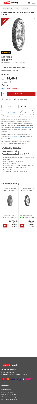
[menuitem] (18, 389)
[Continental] (6, 53)
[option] (10, 207)
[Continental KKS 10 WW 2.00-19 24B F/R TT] (35, 19)
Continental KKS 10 (11, 113)
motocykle (31, 157)
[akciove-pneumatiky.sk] (16, 365)
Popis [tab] (9, 107)
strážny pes (7, 99)
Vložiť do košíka (21, 94)
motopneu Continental (22, 127)
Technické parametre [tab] (27, 106)
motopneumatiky (16, 136)
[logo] (10, 2)
